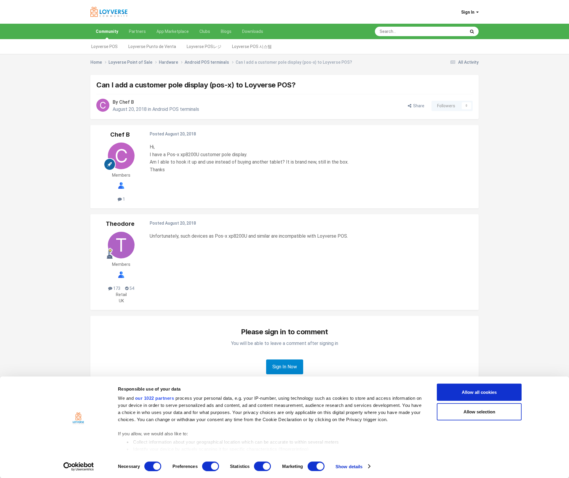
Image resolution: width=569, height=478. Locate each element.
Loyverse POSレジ (204, 46)
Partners (137, 31)
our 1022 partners (154, 398)
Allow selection (479, 411)
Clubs (204, 31)
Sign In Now (284, 367)
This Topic (448, 31)
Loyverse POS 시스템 (252, 46)
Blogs (226, 31)
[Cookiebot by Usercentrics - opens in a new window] (79, 466)
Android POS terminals (175, 109)
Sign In (468, 12)
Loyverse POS (104, 46)
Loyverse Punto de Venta (152, 46)
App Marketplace (172, 31)
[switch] (210, 466)
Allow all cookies (479, 392)
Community (107, 31)
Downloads (252, 31)
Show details (348, 466)
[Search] (472, 31)
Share (417, 105)
